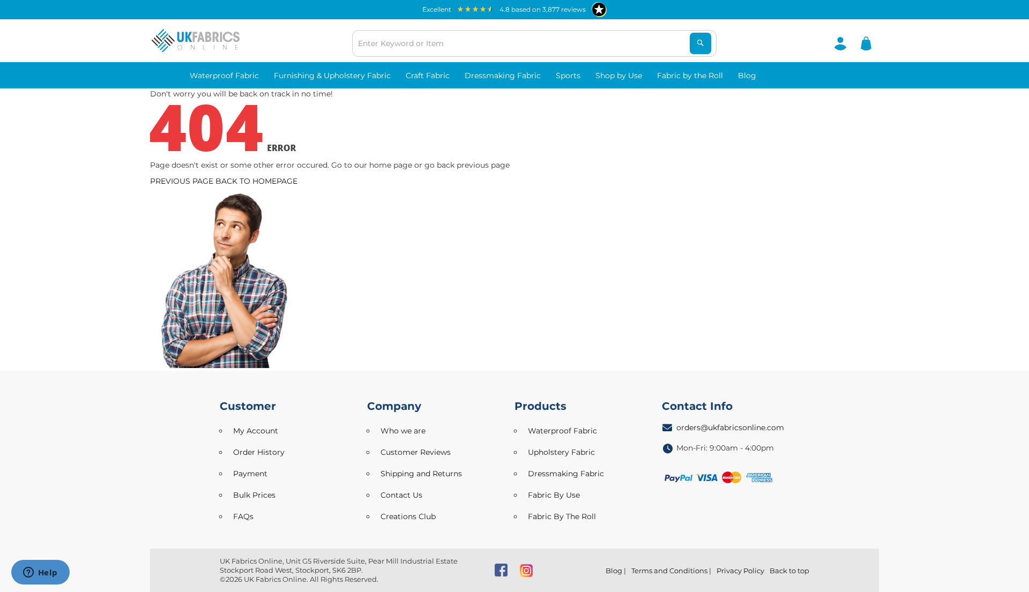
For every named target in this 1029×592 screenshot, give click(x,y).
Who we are (403, 431)
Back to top (789, 570)
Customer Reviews (416, 452)
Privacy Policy (740, 570)
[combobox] (534, 43)
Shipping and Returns (421, 473)
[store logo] (195, 40)
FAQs (243, 516)
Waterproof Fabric (562, 431)
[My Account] (840, 42)
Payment (250, 473)
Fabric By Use (554, 495)
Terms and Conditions (669, 570)
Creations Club (408, 516)
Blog (614, 570)
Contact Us (401, 495)
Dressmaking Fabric (566, 473)
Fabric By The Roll (562, 516)
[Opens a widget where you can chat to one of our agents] (40, 573)
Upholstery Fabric (561, 452)
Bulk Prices (254, 495)
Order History (259, 452)
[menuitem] (224, 75)
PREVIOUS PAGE (181, 181)
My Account (255, 431)
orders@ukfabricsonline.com (730, 427)
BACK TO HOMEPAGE (256, 181)
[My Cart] (866, 42)
